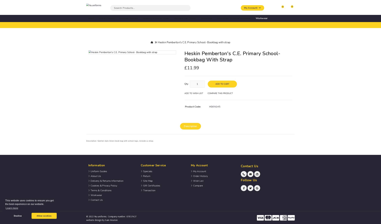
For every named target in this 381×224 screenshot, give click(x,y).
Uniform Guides (99, 171)
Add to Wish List (193, 93)
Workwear (96, 195)
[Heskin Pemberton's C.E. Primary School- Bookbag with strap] (132, 52)
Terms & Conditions (101, 190)
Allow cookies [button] (44, 216)
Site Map (148, 181)
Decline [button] (18, 216)
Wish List (198, 181)
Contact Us (97, 200)
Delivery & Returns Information (107, 181)
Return (146, 176)
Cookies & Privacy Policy (104, 185)
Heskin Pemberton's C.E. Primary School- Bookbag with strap (194, 42)
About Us (96, 176)
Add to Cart (222, 84)
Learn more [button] (12, 208)
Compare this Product (220, 93)
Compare (198, 185)
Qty (186, 84)
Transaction (149, 190)
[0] (280, 8)
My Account (199, 171)
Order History (200, 176)
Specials (147, 171)
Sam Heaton (111, 219)
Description (190, 126)
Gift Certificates (151, 185)
